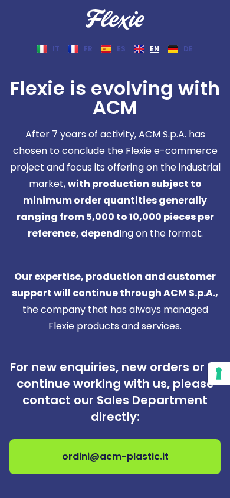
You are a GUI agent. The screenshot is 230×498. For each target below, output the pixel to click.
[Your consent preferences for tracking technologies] (219, 373)
